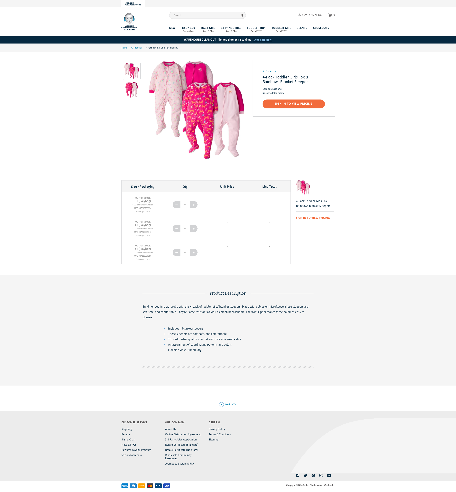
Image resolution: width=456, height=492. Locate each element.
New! (172, 27)
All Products (136, 48)
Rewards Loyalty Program (136, 449)
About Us (170, 429)
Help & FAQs (128, 444)
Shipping (126, 429)
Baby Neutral (231, 29)
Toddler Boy (256, 29)
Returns (125, 434)
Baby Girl (208, 29)
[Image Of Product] (197, 110)
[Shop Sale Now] (262, 39)
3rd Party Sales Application (181, 439)
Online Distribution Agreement (183, 434)
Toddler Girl (281, 29)
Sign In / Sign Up (311, 14)
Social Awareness (131, 455)
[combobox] (207, 15)
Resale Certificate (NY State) (181, 449)
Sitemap (214, 439)
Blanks (302, 27)
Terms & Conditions (220, 434)
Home (124, 48)
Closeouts (321, 27)
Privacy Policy (217, 429)
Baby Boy (188, 29)
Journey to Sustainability (179, 463)
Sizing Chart (128, 439)
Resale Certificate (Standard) (181, 444)
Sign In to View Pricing (294, 103)
